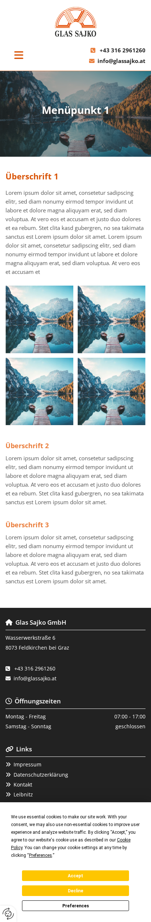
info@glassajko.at (121, 60)
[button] (18, 55)
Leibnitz (23, 794)
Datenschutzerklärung (41, 774)
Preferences (75, 905)
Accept (75, 875)
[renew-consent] (8, 914)
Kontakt (23, 784)
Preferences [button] (40, 855)
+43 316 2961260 (123, 50)
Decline (75, 890)
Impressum (27, 764)
